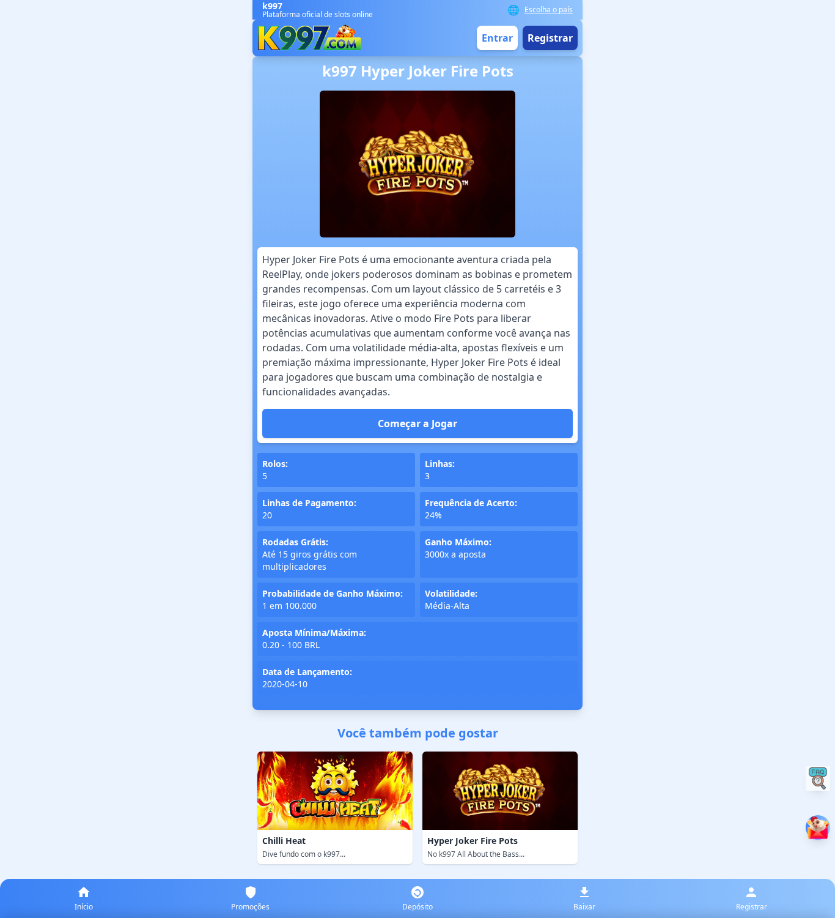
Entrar (497, 38)
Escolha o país (548, 10)
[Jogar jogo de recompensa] (818, 827)
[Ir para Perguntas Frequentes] (818, 778)
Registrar (550, 38)
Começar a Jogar (417, 423)
